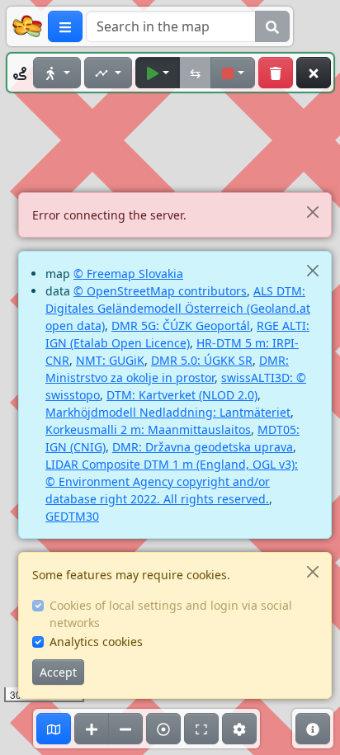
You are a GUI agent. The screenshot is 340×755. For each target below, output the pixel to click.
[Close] (312, 211)
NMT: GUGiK (110, 360)
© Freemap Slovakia (128, 273)
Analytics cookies (96, 641)
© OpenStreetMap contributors (160, 291)
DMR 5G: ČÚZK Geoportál (180, 325)
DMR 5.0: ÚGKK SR (202, 360)
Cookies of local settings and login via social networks (171, 613)
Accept (58, 672)
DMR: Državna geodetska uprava (202, 447)
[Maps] (53, 728)
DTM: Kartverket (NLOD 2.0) (181, 395)
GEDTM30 (72, 516)
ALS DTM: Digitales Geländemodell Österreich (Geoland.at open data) (177, 308)
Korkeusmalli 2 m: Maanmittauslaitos (148, 429)
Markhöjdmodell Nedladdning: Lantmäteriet (167, 412)
